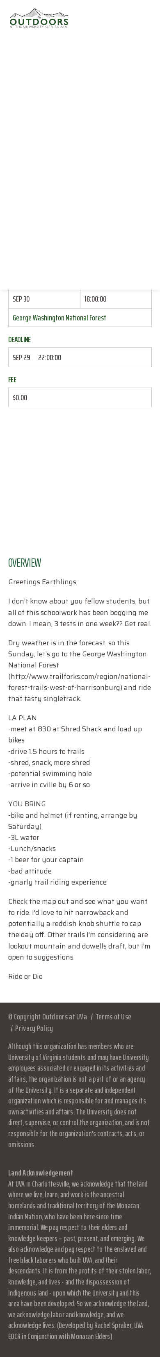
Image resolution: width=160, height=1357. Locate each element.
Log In (80, 252)
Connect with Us (80, 199)
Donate (80, 216)
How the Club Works (80, 145)
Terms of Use (113, 1016)
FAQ (80, 127)
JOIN (80, 270)
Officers (80, 181)
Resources (80, 234)
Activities (80, 163)
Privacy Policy (34, 1028)
